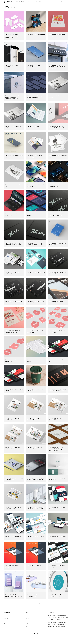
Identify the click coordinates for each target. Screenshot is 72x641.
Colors (5, 626)
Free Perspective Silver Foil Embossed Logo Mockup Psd (57, 214)
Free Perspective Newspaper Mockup (57, 96)
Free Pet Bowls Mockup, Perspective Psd (33, 595)
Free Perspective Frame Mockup (36, 34)
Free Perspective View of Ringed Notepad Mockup (14, 478)
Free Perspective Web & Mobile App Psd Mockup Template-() (35, 508)
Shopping (6, 615)
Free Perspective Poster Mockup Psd (58, 156)
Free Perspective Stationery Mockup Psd (12, 273)
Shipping (27, 626)
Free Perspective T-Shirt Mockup (33, 360)
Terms (27, 623)
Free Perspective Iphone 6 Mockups (12, 66)
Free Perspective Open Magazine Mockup (33, 127)
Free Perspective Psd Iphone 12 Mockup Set (35, 185)
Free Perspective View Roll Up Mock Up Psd (57, 478)
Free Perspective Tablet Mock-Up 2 (57, 360)
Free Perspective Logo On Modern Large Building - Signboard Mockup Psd (12, 97)
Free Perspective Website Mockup (12, 566)
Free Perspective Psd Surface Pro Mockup (13, 214)
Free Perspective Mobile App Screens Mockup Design (35, 96)
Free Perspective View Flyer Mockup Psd (12, 419)
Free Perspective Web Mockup (13, 536)
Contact (27, 618)
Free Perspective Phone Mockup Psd (14, 156)
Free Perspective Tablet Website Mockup (14, 389)
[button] (62, 1)
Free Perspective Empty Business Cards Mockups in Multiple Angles (12, 36)
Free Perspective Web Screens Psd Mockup (57, 537)
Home (5, 623)
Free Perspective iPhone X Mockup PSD (34, 66)
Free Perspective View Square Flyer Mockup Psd (13, 508)
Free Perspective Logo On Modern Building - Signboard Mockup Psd (57, 67)
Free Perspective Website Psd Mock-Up (57, 566)
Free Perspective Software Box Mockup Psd (57, 244)
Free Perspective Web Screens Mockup (35, 537)
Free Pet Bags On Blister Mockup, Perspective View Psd (13, 595)
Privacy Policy (28, 621)
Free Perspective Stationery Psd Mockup (36, 273)
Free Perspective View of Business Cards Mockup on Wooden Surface (56, 449)
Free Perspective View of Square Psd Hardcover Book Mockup (36, 478)
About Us (27, 615)
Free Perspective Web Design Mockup (57, 508)
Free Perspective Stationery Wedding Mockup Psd (12, 331)
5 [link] (39, 604)
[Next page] (50, 603)
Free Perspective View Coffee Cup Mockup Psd (35, 389)
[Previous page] (22, 603)
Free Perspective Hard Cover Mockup (57, 35)
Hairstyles (6, 618)
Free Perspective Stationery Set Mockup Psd (57, 273)
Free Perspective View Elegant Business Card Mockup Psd (57, 389)
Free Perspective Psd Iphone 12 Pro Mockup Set (57, 185)
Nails (5, 621)
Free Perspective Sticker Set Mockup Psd (35, 331)
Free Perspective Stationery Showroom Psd (56, 302)
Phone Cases (6, 629)
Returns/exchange (29, 629)
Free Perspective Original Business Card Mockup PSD (56, 127)
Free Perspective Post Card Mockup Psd (34, 156)
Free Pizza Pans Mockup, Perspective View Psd (56, 595)
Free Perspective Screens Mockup (34, 214)
